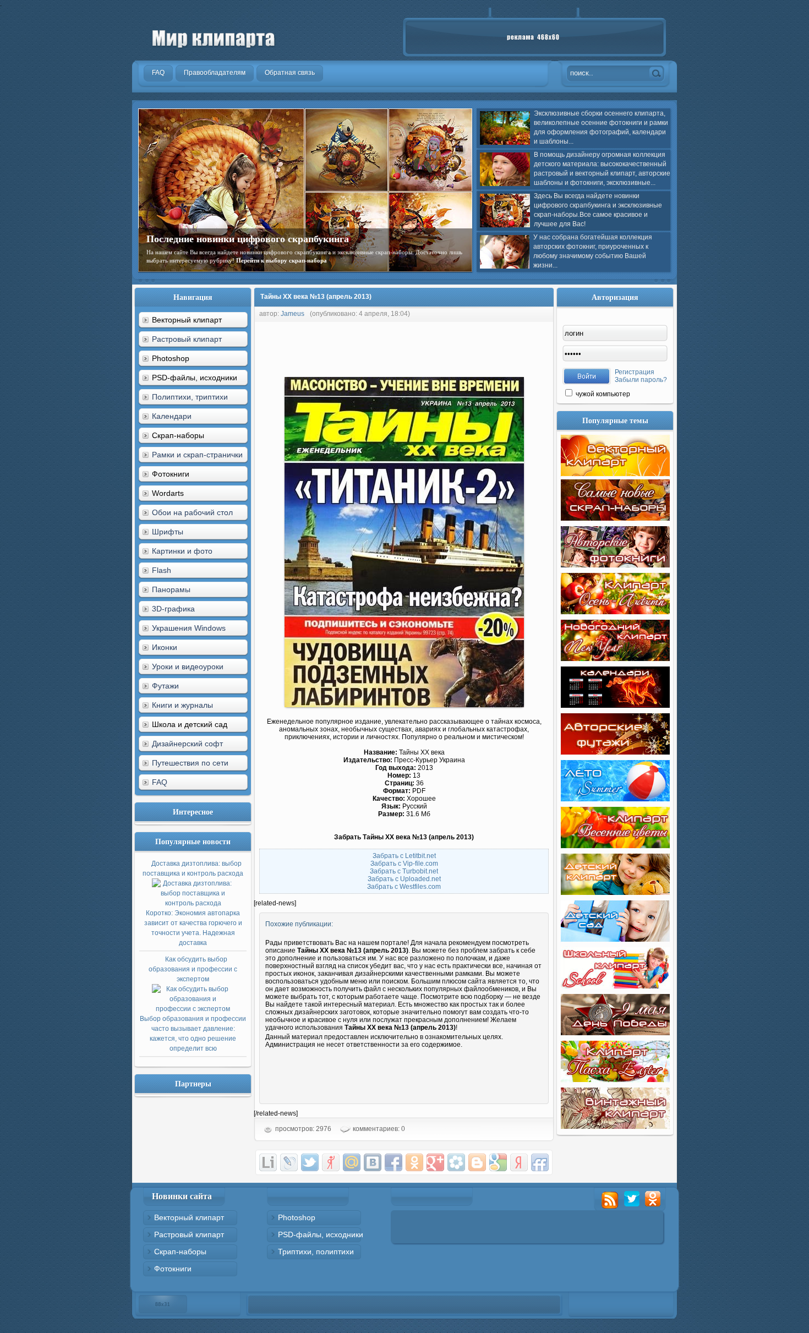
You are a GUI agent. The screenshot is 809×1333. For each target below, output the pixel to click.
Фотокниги (173, 1268)
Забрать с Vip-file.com (404, 863)
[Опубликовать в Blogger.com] (477, 1162)
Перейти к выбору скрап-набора (281, 260)
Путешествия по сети (190, 762)
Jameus (292, 314)
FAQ (159, 782)
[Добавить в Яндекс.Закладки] (519, 1162)
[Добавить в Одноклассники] (414, 1162)
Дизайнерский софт (187, 743)
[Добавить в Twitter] (310, 1162)
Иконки (164, 647)
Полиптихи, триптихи (190, 396)
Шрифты (167, 531)
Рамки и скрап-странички (197, 454)
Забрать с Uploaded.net (404, 879)
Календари (172, 416)
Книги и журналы (182, 705)
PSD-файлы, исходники (320, 1234)
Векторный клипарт (189, 1217)
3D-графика (173, 608)
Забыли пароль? (641, 380)
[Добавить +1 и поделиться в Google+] (435, 1162)
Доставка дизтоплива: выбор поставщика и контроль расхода (193, 903)
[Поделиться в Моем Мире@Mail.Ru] (351, 1162)
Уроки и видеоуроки (187, 666)
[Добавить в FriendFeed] (540, 1162)
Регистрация (634, 372)
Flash (161, 570)
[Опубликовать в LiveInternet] (268, 1162)
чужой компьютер (602, 394)
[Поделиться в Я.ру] (331, 1162)
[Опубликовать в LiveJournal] (289, 1162)
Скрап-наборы (180, 1251)
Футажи (165, 685)
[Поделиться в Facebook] (393, 1162)
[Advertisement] (454, 347)
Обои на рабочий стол (192, 512)
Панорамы (171, 589)
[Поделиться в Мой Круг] (456, 1162)
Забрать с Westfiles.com (404, 887)
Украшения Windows (189, 628)
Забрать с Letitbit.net (404, 856)
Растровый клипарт (187, 339)
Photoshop (296, 1217)
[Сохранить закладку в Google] (498, 1162)
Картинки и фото (182, 551)
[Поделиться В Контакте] (372, 1162)
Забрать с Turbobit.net (404, 871)
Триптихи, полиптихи (316, 1251)
